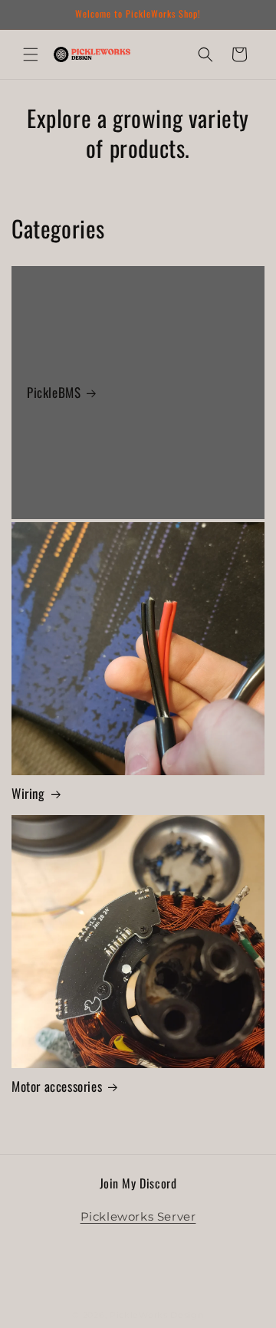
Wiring (28, 793)
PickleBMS (53, 392)
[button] (31, 54)
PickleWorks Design (157, 1315)
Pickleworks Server (138, 1216)
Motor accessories (57, 1086)
